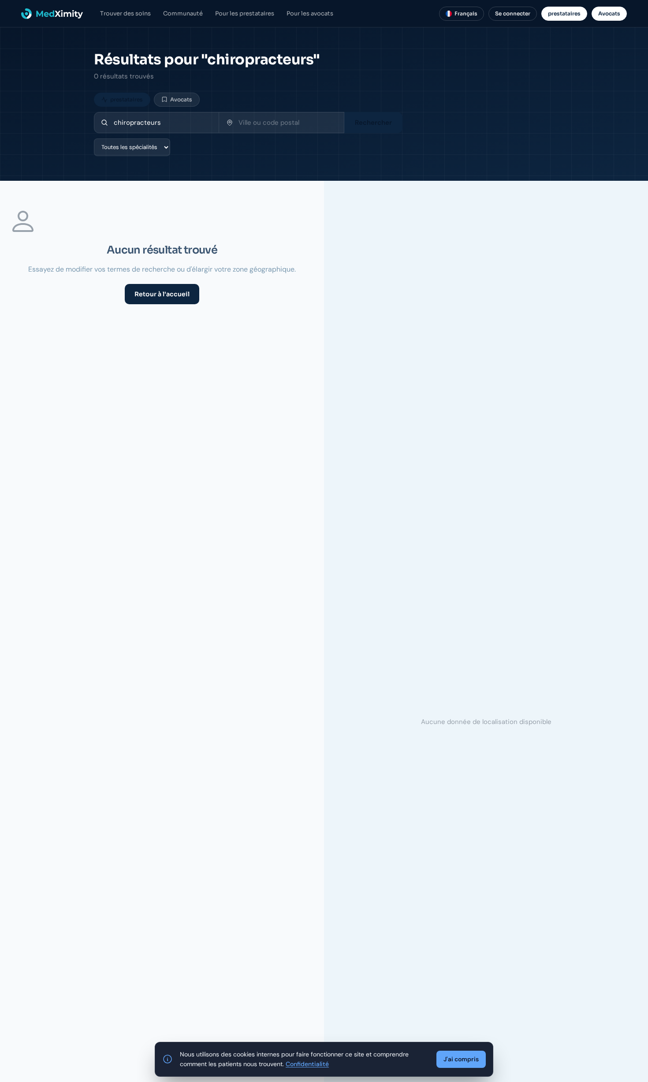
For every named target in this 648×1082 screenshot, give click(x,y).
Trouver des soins (125, 13)
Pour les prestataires (244, 13)
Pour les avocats (310, 13)
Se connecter (512, 13)
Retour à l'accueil (162, 294)
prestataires (564, 13)
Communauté (183, 13)
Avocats (609, 13)
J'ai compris (461, 1059)
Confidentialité (307, 1064)
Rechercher (373, 122)
